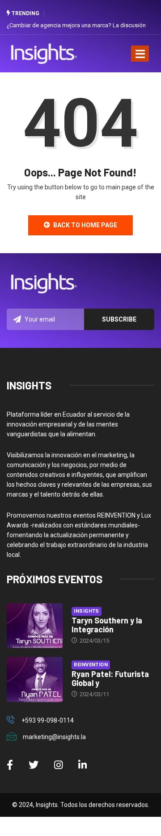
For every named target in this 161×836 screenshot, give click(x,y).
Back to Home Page (85, 225)
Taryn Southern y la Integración (107, 624)
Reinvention (91, 665)
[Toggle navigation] (140, 53)
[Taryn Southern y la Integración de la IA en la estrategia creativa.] (35, 625)
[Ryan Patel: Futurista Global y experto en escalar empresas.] (35, 679)
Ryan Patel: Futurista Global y (110, 678)
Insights (86, 611)
